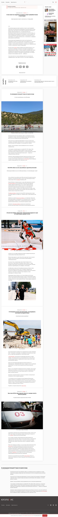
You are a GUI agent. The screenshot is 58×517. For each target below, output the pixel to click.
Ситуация (23, 92)
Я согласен (45, 515)
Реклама (2, 2)
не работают (14, 452)
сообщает (18, 179)
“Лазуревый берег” (11, 356)
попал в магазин (27, 455)
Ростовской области (11, 183)
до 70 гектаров (26, 158)
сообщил (11, 435)
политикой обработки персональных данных (28, 515)
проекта (15, 47)
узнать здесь (24, 385)
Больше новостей (22, 72)
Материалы (8, 2)
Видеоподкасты (14, 2)
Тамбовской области (12, 193)
